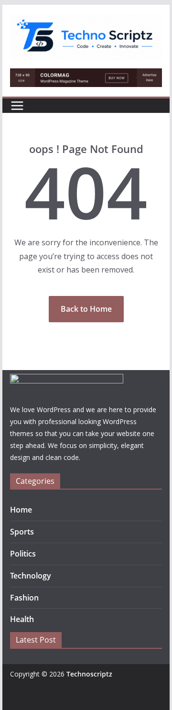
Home (21, 509)
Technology (30, 575)
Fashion (24, 597)
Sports (22, 531)
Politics (23, 553)
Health (22, 619)
